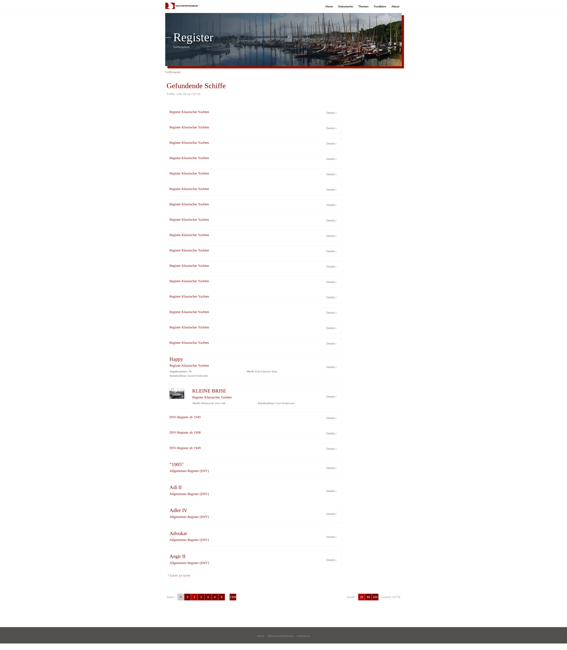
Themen (363, 6)
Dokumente (345, 6)
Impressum (303, 636)
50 (368, 597)
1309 (233, 597)
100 (375, 597)
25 (361, 597)
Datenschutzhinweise (281, 636)
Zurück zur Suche (180, 575)
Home (329, 6)
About (395, 6)
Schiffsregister (173, 72)
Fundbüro (380, 6)
